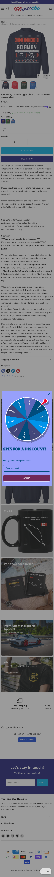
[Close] (49, 394)
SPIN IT (26, 478)
